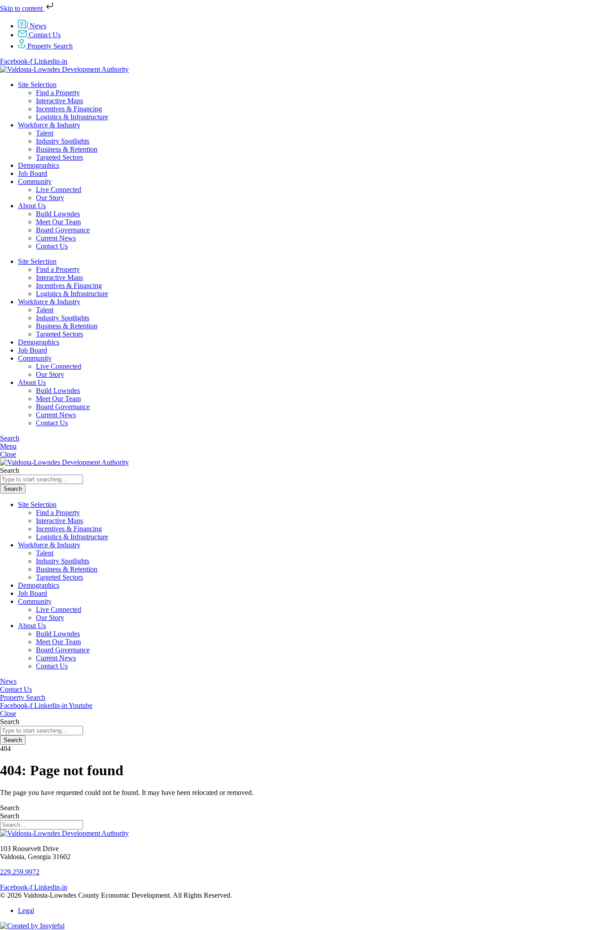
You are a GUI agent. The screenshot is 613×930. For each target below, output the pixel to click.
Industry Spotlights (62, 141)
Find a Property (58, 92)
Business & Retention (66, 149)
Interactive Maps (59, 101)
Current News (56, 238)
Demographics (38, 165)
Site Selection (37, 84)
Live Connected (58, 189)
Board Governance (63, 230)
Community (35, 181)
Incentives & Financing (69, 109)
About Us (32, 206)
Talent (44, 133)
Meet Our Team (58, 222)
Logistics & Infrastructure (72, 117)
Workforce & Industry (49, 125)
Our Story (50, 197)
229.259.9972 (19, 872)
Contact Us (52, 246)
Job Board (32, 173)
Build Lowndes (58, 214)
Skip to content (22, 8)
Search (9, 808)
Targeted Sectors (59, 157)
